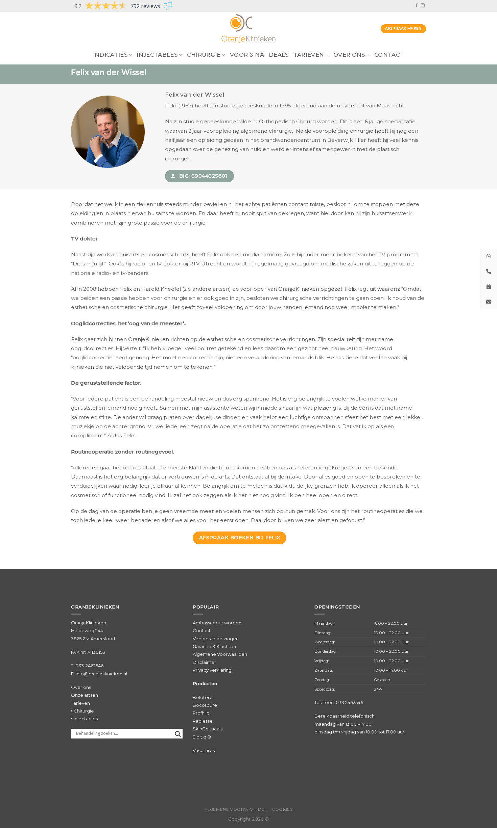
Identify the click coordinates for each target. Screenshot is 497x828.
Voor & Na (247, 54)
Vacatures (204, 750)
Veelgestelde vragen (216, 638)
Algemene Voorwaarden (220, 654)
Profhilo (201, 713)
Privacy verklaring (212, 670)
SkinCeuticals (207, 728)
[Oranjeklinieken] (248, 28)
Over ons (349, 54)
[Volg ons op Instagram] (423, 6)
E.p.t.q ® (202, 737)
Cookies (282, 809)
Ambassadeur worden (217, 622)
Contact (389, 54)
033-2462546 (89, 665)
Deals (279, 54)
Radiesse (203, 721)
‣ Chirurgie (82, 711)
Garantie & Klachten (214, 646)
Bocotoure (205, 705)
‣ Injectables (84, 718)
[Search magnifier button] (178, 734)
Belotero (203, 697)
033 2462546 (349, 702)
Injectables (157, 54)
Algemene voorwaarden (236, 809)
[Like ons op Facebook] (417, 6)
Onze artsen (84, 695)
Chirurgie (204, 54)
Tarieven (80, 703)
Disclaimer (204, 662)
